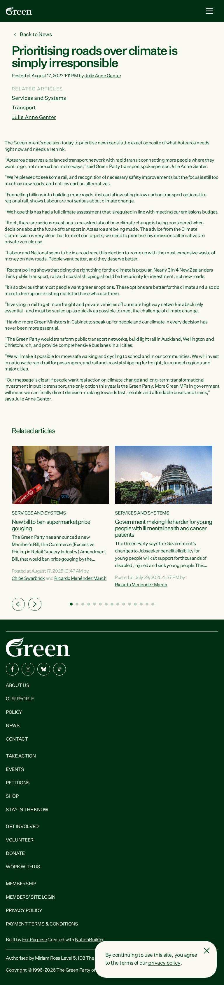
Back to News (36, 34)
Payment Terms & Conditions (42, 924)
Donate (15, 853)
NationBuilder (89, 940)
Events (15, 769)
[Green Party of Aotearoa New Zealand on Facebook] (12, 669)
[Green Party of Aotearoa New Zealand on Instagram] (28, 669)
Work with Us (23, 867)
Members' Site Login (30, 897)
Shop (12, 796)
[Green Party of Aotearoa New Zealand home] (38, 647)
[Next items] (34, 604)
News (13, 726)
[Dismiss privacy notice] (206, 950)
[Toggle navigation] (209, 11)
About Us (17, 685)
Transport (24, 108)
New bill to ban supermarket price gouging (51, 525)
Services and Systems (39, 98)
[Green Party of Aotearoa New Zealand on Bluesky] (43, 669)
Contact (17, 739)
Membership (21, 884)
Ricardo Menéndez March (80, 578)
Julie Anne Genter (103, 76)
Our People (20, 699)
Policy (14, 712)
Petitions (18, 783)
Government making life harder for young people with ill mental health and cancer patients (163, 528)
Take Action (21, 756)
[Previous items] (18, 604)
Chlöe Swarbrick (28, 578)
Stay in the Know (27, 810)
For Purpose (34, 940)
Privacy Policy (24, 911)
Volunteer (20, 840)
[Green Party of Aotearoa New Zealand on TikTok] (59, 669)
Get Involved (22, 827)
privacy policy (164, 963)
